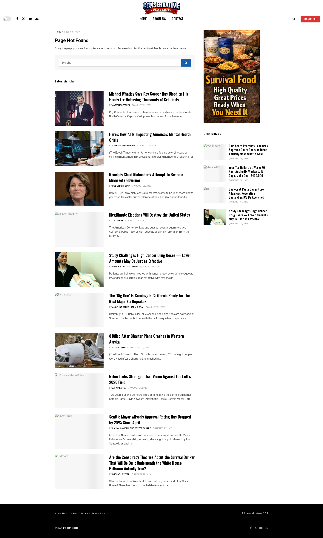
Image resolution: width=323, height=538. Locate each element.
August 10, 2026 (239, 180)
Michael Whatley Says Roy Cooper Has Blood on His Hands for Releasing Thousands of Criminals (148, 96)
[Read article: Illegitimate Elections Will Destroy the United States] (79, 229)
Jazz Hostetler (121, 105)
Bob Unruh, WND (121, 186)
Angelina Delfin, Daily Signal (128, 307)
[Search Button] (294, 18)
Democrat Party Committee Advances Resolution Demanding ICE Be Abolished (246, 193)
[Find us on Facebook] (17, 18)
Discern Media (70, 528)
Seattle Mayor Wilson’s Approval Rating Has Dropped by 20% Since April (150, 419)
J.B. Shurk (117, 220)
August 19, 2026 (239, 158)
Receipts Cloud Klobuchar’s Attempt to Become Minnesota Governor (146, 177)
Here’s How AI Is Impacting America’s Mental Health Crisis (150, 137)
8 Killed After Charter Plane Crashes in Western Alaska (146, 339)
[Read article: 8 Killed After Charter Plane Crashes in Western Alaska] (79, 350)
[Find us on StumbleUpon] (37, 18)
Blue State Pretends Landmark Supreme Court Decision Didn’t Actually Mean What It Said (248, 149)
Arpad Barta (119, 388)
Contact (178, 18)
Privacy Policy (99, 513)
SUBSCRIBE (310, 19)
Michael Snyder (121, 474)
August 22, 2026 (142, 105)
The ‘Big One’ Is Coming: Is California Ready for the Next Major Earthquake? (149, 298)
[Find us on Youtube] (30, 18)
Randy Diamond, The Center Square (131, 428)
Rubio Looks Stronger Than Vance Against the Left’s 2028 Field (150, 379)
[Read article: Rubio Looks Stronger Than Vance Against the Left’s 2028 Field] (79, 390)
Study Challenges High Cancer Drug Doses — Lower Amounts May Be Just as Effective (150, 258)
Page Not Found (72, 31)
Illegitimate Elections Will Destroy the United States (149, 215)
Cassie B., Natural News (125, 266)
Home (143, 18)
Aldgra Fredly (120, 347)
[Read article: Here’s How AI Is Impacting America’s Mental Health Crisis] (79, 148)
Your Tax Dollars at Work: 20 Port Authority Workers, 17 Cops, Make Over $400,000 (247, 171)
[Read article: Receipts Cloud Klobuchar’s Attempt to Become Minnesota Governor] (79, 189)
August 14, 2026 (239, 202)
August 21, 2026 (156, 307)
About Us (159, 18)
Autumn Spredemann (123, 145)
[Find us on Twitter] (23, 18)
